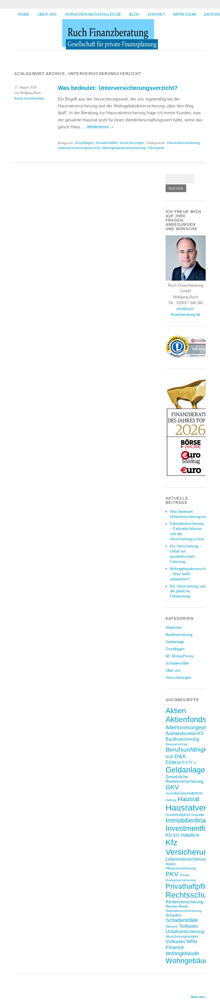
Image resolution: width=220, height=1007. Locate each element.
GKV (172, 787)
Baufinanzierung (179, 634)
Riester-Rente (177, 906)
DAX (180, 756)
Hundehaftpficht (178, 815)
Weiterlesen (101, 126)
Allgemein (174, 627)
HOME (24, 14)
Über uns (47, 14)
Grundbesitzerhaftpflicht (184, 793)
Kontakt (156, 14)
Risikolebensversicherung (184, 911)
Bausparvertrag (176, 744)
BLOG (134, 14)
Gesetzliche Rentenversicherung (184, 779)
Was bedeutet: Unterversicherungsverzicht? (118, 88)
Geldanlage (175, 642)
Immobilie (197, 815)
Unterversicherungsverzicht (79, 148)
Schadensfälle (106, 143)
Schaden (174, 915)
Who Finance (181, 944)
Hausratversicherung (183, 143)
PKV (172, 874)
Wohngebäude (182, 953)
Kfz (169, 835)
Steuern (172, 926)
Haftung (171, 800)
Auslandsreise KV (185, 733)
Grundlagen (84, 143)
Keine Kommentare (29, 98)
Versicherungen (131, 143)
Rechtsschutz (189, 894)
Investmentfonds (192, 828)
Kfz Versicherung (189, 847)
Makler (171, 864)
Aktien (176, 710)
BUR (169, 757)
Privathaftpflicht (190, 886)
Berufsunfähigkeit (189, 749)
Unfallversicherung (185, 931)
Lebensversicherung (186, 859)
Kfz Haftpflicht (186, 835)
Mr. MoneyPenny (180, 656)
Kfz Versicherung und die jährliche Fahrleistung (187, 591)
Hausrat (188, 799)
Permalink (156, 148)
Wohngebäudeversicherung (124, 148)
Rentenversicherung (184, 902)
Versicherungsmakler (182, 936)
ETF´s (191, 762)
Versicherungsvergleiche (93, 14)
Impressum (184, 14)
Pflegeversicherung (181, 868)
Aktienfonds (186, 719)
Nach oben (198, 996)
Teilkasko (188, 926)
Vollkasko (175, 941)
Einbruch (175, 762)
